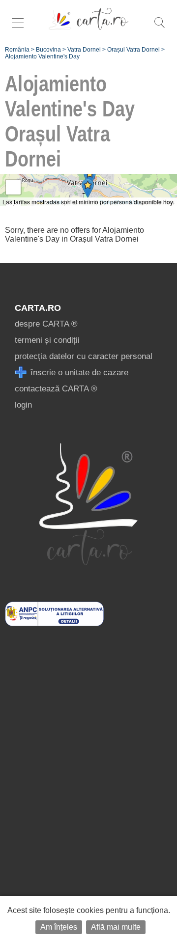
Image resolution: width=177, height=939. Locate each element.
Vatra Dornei (84, 49)
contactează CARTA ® (56, 388)
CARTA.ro (38, 308)
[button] (90, 177)
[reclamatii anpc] (54, 623)
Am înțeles (58, 927)
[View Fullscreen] (13, 187)
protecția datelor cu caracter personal (83, 356)
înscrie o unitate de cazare (78, 372)
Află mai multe (116, 927)
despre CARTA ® (46, 324)
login (23, 405)
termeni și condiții (47, 340)
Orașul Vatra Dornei (133, 49)
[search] (159, 28)
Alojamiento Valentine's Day (42, 56)
